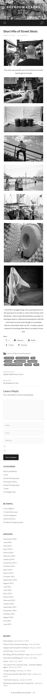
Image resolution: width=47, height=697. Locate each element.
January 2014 (8, 559)
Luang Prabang (9, 670)
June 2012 (7, 590)
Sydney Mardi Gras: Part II (13, 373)
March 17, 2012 (9, 35)
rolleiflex (33, 361)
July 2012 (7, 587)
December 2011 (9, 607)
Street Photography (24, 353)
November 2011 (10, 610)
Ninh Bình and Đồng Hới (13, 658)
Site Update (8, 641)
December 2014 (9, 539)
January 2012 (8, 604)
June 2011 (7, 624)
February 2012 (9, 600)
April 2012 (7, 593)
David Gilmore (9, 519)
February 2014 (9, 556)
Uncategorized (9, 492)
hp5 (33, 358)
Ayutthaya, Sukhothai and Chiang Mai (18, 683)
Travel (6, 488)
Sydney (28, 364)
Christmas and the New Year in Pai (17, 674)
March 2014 (8, 552)
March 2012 (8, 597)
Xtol (37, 364)
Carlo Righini (8, 508)
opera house (20, 361)
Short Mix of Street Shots (20, 31)
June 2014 (7, 542)
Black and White (12, 353)
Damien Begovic (10, 515)
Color (5, 475)
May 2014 (7, 546)
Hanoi (5, 661)
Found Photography (11, 478)
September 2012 (10, 580)
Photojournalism (10, 482)
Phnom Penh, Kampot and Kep (15, 644)
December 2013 (9, 563)
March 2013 (8, 573)
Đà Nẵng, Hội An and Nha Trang (16, 654)
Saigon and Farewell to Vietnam (16, 648)
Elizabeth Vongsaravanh (13, 522)
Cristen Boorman (10, 512)
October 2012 (9, 576)
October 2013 (9, 566)
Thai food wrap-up (10, 680)
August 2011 (8, 617)
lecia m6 (8, 361)
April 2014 (7, 549)
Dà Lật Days (8, 651)
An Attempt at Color (11, 382)
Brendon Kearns (23, 7)
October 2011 (9, 614)
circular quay (22, 358)
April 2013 (7, 570)
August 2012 (8, 583)
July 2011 (7, 621)
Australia (9, 358)
